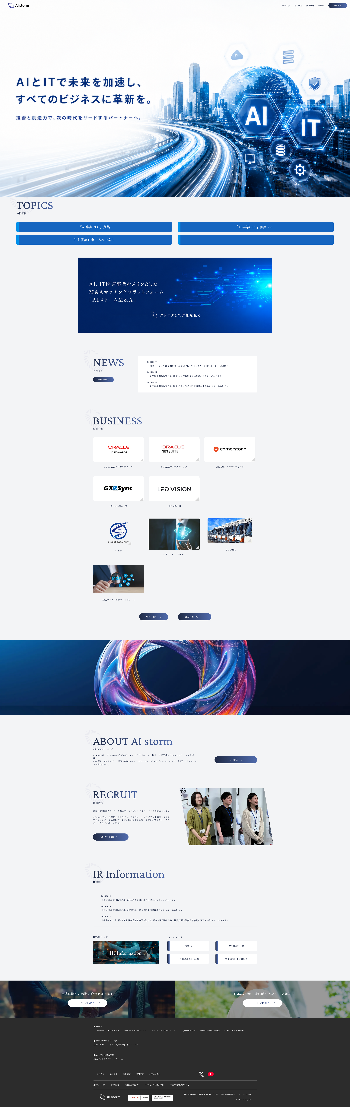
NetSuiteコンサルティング (135, 1030)
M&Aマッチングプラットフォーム (108, 1058)
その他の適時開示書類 (154, 1085)
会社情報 (113, 1074)
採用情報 (140, 1074)
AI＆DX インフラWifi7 (234, 1030)
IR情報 (321, 5)
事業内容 (286, 5)
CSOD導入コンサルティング (163, 1030)
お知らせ (100, 1074)
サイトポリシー (245, 1094)
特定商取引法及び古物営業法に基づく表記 (201, 1094)
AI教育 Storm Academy (210, 1030)
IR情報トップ (99, 1085)
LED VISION (99, 1044)
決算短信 (115, 1085)
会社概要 (310, 5)
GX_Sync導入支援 (187, 1030)
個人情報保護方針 (228, 1094)
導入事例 (298, 5)
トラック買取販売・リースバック (124, 1044)
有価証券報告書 (132, 1085)
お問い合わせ (155, 1074)
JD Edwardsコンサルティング (106, 1030)
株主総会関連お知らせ (179, 1085)
